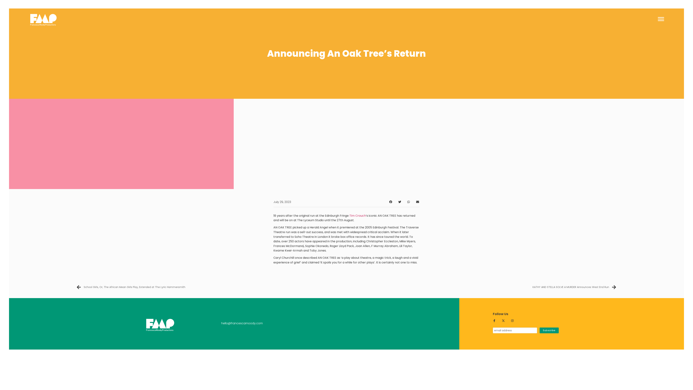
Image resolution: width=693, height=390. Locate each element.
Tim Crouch (357, 216)
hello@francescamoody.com (242, 323)
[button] (391, 202)
